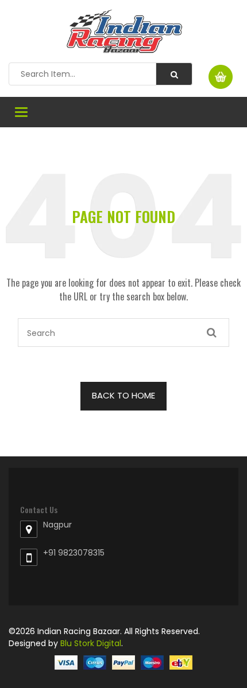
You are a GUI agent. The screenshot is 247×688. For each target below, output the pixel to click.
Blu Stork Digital (90, 643)
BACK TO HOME (123, 395)
